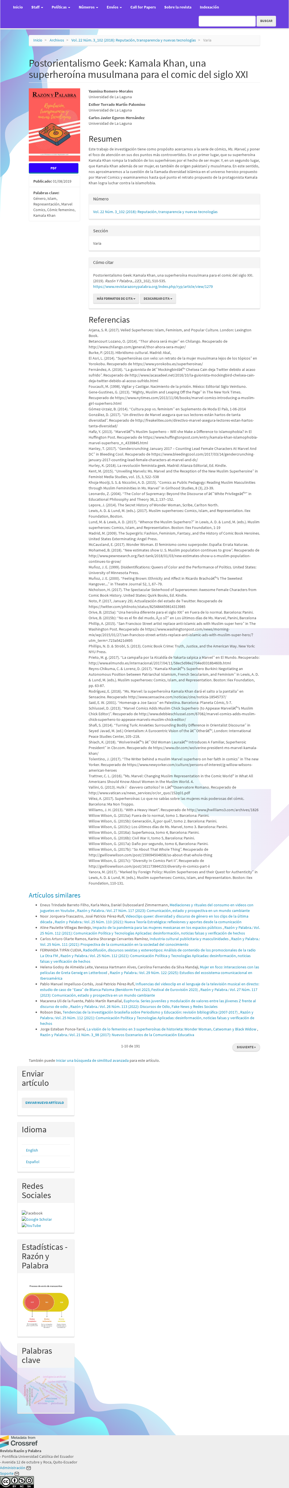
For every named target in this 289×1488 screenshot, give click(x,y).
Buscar (266, 21)
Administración (13, 1467)
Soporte (7, 1473)
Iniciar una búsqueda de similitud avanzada (92, 1060)
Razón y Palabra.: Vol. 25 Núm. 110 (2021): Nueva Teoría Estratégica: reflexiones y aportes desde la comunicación (148, 921)
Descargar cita (157, 298)
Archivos (57, 40)
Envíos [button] (113, 7)
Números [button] (87, 7)
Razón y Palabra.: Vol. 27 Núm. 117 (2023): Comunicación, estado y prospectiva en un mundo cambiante (163, 910)
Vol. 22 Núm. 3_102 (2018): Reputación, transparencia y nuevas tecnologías (133, 40)
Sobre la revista (177, 7)
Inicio (18, 7)
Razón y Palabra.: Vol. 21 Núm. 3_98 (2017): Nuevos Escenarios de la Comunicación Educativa (117, 1034)
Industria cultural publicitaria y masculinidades (189, 938)
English (32, 1150)
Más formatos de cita (115, 298)
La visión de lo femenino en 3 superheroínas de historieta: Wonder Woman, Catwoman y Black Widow (172, 1029)
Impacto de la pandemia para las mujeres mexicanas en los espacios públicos (158, 927)
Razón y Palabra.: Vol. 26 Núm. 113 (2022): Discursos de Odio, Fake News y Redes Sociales (144, 1006)
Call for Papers (143, 7)
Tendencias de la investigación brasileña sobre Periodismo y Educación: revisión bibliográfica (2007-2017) (150, 1012)
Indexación (209, 7)
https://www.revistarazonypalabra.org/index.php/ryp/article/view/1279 (153, 286)
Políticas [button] (59, 7)
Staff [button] (35, 7)
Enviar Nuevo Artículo (44, 1102)
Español (33, 1161)
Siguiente (246, 1047)
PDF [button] (53, 168)
